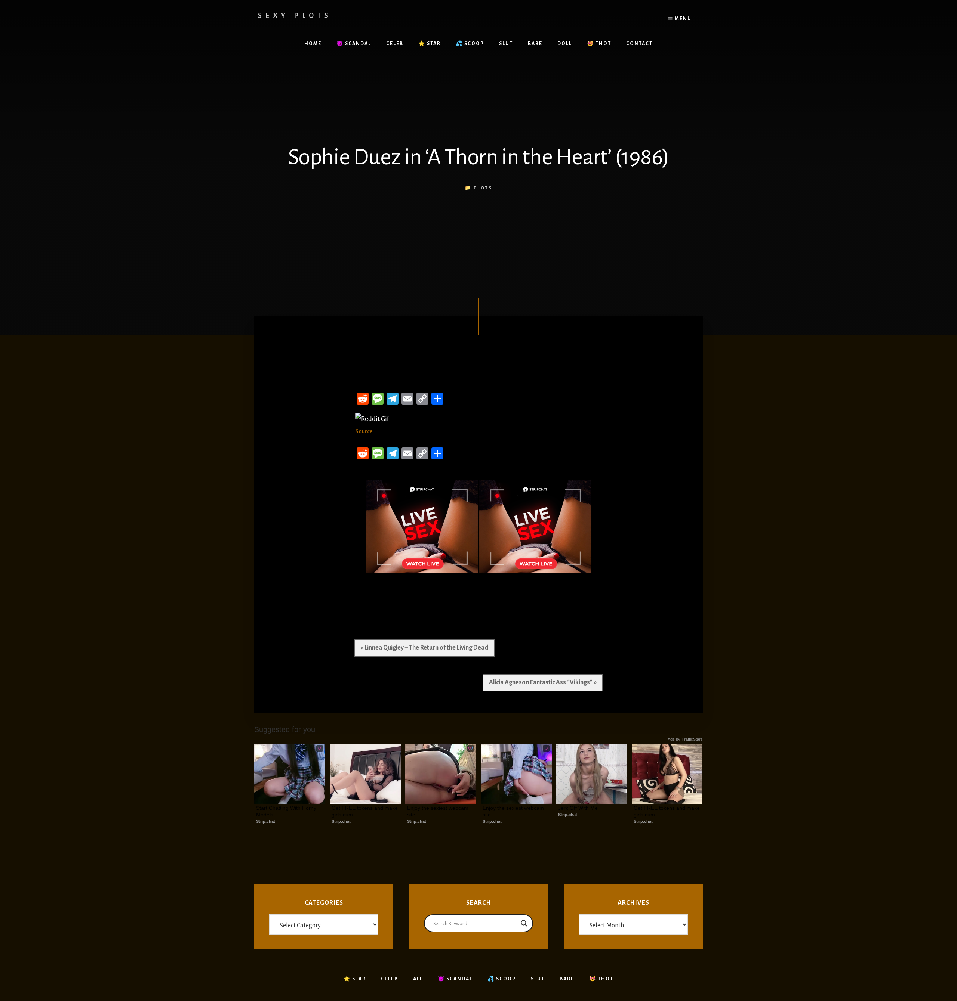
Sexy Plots (295, 15)
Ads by (685, 739)
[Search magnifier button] (524, 923)
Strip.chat (265, 821)
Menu (682, 18)
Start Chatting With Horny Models (287, 811)
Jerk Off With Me (578, 808)
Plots (483, 188)
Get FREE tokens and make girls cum (365, 811)
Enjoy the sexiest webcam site (438, 811)
